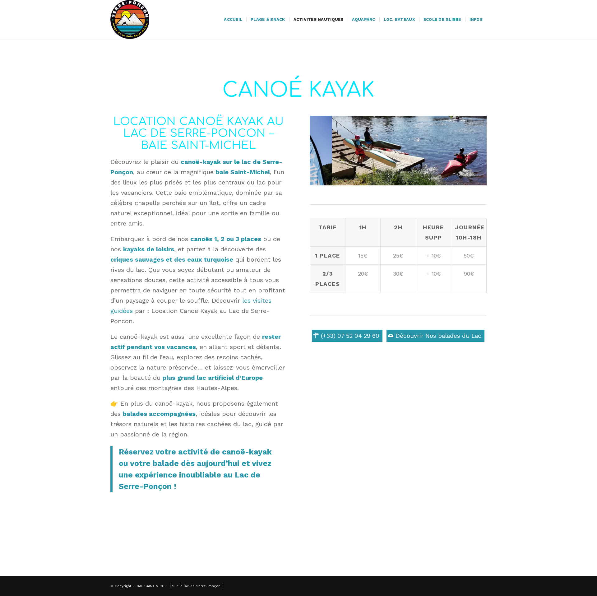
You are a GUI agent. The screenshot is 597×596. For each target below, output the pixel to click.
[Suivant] (472, 150)
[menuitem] (233, 19)
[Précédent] (323, 150)
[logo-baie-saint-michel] (129, 19)
